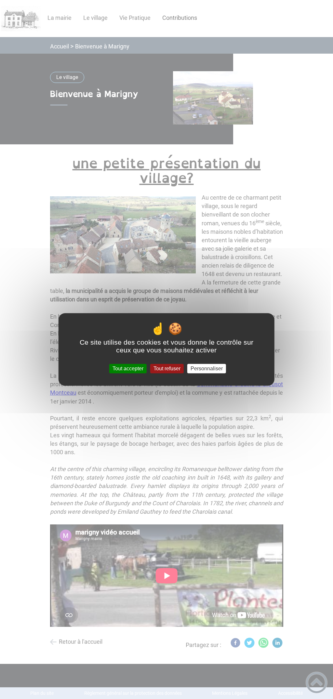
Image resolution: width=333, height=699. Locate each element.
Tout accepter (128, 368)
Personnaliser (207, 368)
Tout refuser (166, 368)
